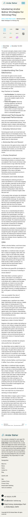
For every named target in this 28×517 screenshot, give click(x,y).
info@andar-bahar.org (12, 501)
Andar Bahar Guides (11, 18)
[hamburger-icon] (23, 3)
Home (3, 18)
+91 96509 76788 (10, 497)
